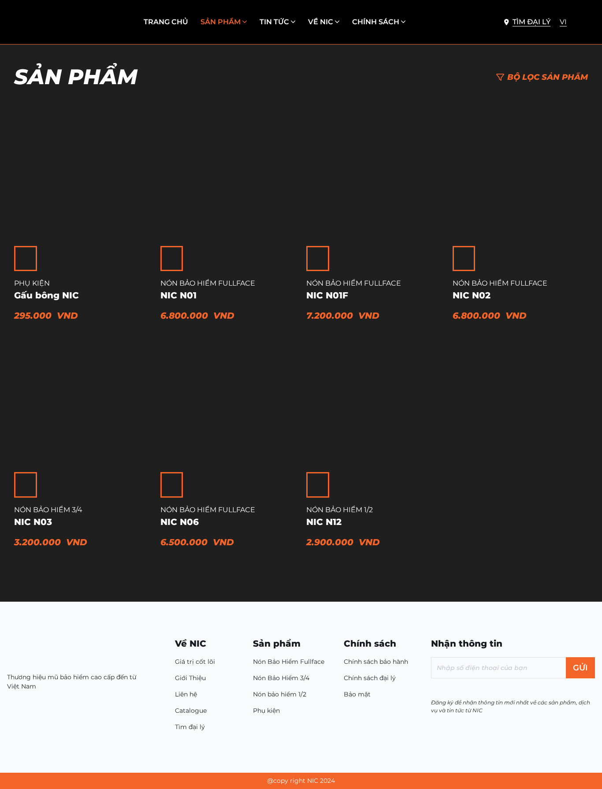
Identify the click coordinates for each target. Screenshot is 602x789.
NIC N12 (324, 522)
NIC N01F (327, 295)
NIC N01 (178, 295)
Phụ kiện (32, 283)
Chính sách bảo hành (376, 662)
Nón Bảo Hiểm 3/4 (48, 510)
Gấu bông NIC (46, 295)
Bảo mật (357, 694)
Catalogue (191, 711)
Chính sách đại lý (370, 678)
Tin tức (274, 22)
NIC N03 (33, 522)
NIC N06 (179, 522)
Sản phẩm (221, 22)
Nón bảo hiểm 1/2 (339, 510)
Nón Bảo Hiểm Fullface (207, 283)
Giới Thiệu (190, 678)
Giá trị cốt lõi (195, 662)
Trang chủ (166, 22)
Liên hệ (186, 694)
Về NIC (320, 22)
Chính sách (375, 22)
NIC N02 (472, 295)
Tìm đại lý (190, 727)
